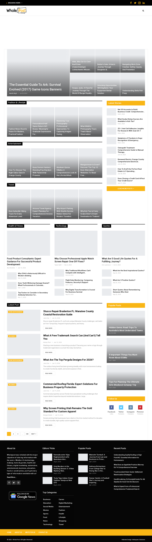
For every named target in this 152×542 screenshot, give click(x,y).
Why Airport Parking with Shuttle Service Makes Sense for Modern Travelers (65, 212)
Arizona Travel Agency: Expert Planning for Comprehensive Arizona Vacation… (43, 212)
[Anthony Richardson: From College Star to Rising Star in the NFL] (83, 468)
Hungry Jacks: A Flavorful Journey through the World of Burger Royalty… (82, 90)
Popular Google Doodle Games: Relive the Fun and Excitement (45, 3)
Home (9, 532)
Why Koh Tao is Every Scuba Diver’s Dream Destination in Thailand (89, 214)
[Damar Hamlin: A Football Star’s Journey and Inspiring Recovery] (83, 480)
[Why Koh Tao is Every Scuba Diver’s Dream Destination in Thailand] (90, 204)
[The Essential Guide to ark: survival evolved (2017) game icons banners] (38, 72)
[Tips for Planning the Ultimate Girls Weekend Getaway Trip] (126, 377)
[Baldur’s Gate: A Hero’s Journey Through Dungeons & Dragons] (107, 61)
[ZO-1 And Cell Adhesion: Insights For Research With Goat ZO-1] (111, 131)
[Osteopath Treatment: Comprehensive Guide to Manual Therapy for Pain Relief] (111, 150)
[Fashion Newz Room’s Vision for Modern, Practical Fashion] (19, 122)
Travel (61, 524)
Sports (45, 514)
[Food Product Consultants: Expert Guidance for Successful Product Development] (28, 243)
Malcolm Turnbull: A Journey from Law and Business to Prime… (98, 457)
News (45, 521)
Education (47, 503)
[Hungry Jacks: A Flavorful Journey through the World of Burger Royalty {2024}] (82, 84)
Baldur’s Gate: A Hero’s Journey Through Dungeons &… (106, 67)
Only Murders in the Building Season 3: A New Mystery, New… (64, 468)
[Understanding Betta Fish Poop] (132, 84)
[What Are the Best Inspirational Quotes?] (106, 273)
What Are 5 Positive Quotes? (124, 280)
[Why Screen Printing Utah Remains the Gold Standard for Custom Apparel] (23, 417)
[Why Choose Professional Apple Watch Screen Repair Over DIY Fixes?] (76, 243)
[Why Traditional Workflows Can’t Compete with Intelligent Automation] (59, 273)
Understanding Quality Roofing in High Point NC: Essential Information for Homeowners (128, 457)
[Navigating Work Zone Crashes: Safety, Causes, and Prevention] (132, 61)
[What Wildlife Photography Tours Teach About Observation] (90, 122)
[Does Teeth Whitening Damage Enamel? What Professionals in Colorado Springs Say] (12, 285)
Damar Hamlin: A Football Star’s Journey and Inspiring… (99, 480)
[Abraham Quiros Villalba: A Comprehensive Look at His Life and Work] (67, 163)
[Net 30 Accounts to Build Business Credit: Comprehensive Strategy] (111, 112)
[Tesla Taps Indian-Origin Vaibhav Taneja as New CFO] (47, 480)
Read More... (49, 328)
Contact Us (43, 532)
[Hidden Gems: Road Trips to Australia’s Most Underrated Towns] (126, 323)
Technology (47, 524)
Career (61, 499)
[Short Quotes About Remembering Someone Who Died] (106, 292)
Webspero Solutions (138, 539)
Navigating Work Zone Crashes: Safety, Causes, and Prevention (132, 67)
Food (45, 517)
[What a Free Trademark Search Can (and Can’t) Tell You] (23, 344)
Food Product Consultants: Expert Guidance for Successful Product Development (24, 261)
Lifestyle (62, 517)
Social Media (48, 507)
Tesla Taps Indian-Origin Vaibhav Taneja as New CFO (63, 480)
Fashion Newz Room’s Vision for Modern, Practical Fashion (18, 131)
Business (12, 336)
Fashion (62, 510)
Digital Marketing (65, 503)
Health (61, 514)
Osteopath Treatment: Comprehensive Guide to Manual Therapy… (131, 150)
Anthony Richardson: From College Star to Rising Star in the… (97, 468)
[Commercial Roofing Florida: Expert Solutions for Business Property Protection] (23, 393)
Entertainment (64, 507)
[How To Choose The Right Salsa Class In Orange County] (19, 163)
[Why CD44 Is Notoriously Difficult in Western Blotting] (12, 275)
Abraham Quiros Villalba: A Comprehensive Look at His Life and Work (67, 171)
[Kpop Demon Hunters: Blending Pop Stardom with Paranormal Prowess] (43, 163)
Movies (46, 510)
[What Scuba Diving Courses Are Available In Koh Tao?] (111, 121)
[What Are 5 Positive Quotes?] (106, 282)
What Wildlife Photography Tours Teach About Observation (88, 130)
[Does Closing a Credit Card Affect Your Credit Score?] (111, 181)
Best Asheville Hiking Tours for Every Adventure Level (17, 214)
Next (33, 434)
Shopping (62, 521)
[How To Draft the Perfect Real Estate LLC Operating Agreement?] (111, 171)
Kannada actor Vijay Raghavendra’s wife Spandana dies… (62, 457)
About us (18, 532)
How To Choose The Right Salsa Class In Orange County (17, 172)
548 (27, 434)
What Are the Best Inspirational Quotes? (129, 271)
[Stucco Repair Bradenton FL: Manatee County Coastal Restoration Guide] (23, 320)
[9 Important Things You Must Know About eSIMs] (126, 350)
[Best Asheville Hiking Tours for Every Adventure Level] (19, 204)
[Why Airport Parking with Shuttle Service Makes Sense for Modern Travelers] (67, 204)
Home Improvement (15, 312)
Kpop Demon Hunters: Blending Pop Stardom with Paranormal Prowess (42, 171)
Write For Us (30, 532)
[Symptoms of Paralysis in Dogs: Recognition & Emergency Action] (111, 140)
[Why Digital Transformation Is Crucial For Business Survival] (59, 292)
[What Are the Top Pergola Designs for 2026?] (23, 369)
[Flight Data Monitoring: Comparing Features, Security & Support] (59, 282)
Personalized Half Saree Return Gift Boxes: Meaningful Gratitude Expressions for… (42, 128)
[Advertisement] (76, 32)
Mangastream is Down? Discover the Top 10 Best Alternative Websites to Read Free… (90, 170)
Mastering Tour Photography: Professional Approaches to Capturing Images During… (64, 127)
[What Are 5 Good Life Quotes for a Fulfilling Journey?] (123, 243)
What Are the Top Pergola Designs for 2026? (68, 359)
